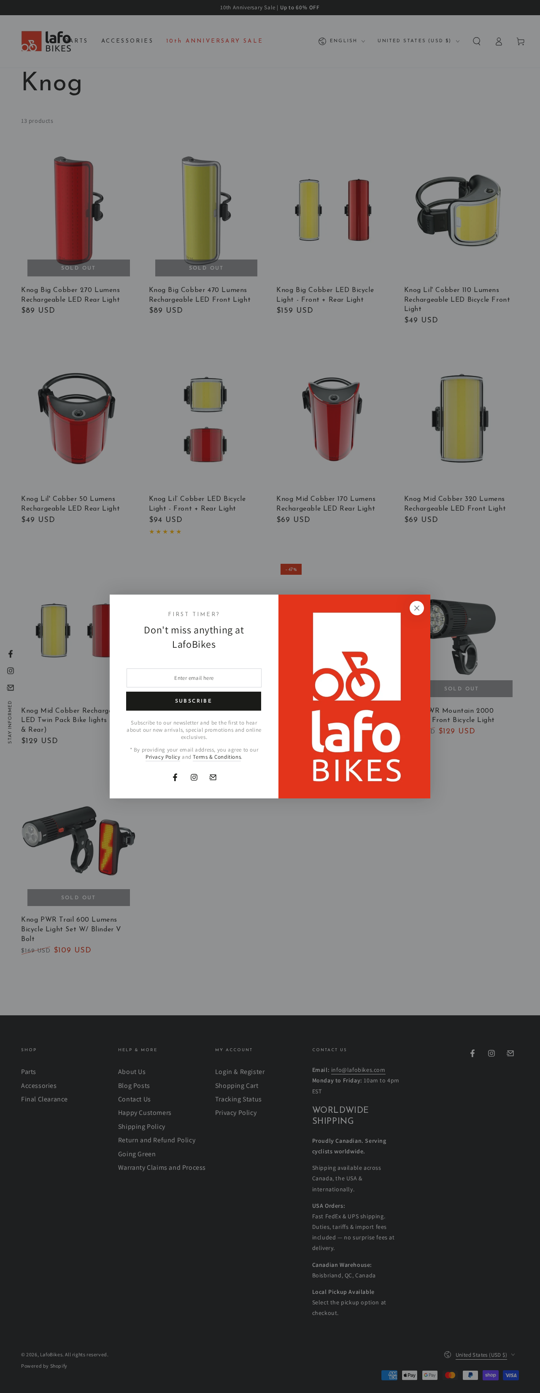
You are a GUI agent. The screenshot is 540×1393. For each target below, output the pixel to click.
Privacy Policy (163, 756)
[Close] (417, 608)
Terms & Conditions (217, 756)
